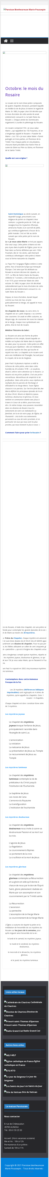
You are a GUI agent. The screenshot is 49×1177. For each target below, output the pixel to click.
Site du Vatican (29, 1092)
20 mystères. (29, 633)
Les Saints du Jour (33, 1086)
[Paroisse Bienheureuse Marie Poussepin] (6, 41)
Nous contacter (12, 1116)
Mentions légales (24, 1171)
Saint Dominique (15, 214)
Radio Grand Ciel (31, 1030)
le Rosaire (34, 432)
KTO (13, 1070)
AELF (13, 1055)
